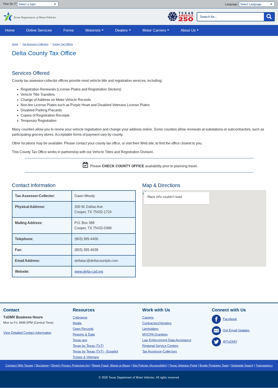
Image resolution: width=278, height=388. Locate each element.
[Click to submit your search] (269, 17)
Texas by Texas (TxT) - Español (95, 351)
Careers (148, 317)
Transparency (264, 365)
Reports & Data (84, 334)
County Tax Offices (63, 44)
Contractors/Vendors (157, 323)
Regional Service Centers (160, 346)
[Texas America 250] (180, 15)
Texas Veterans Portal (183, 365)
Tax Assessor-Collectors (35, 44)
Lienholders (150, 329)
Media (77, 323)
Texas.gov (80, 340)
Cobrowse (80, 317)
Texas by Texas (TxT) (88, 346)
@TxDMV (230, 341)
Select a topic (27, 4)
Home (10, 30)
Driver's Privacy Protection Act (70, 365)
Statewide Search (242, 365)
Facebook (230, 319)
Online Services (39, 30)
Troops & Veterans (86, 357)
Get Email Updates (236, 330)
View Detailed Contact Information (27, 332)
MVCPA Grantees (155, 334)
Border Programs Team (214, 365)
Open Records (83, 329)
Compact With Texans (19, 365)
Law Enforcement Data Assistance (166, 340)
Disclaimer (42, 365)
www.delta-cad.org (88, 271)
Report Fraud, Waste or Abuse (111, 365)
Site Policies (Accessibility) (149, 365)
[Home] (29, 15)
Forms (68, 30)
